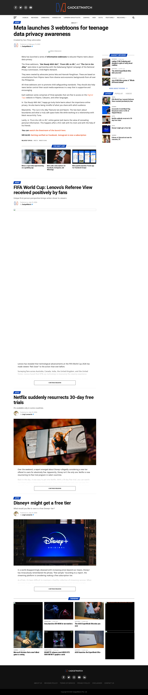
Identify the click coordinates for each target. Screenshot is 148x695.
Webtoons (43, 140)
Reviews (34, 17)
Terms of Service (67, 683)
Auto (100, 17)
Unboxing (45, 17)
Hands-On (56, 17)
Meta (36, 140)
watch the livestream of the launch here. (47, 130)
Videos (25, 17)
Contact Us (109, 683)
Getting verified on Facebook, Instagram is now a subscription (58, 135)
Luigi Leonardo (27, 414)
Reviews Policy (51, 683)
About (74, 23)
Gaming (86, 17)
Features (110, 17)
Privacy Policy (83, 683)
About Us (38, 683)
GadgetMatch (26, 46)
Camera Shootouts (72, 17)
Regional (121, 17)
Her (94, 17)
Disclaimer (97, 683)
